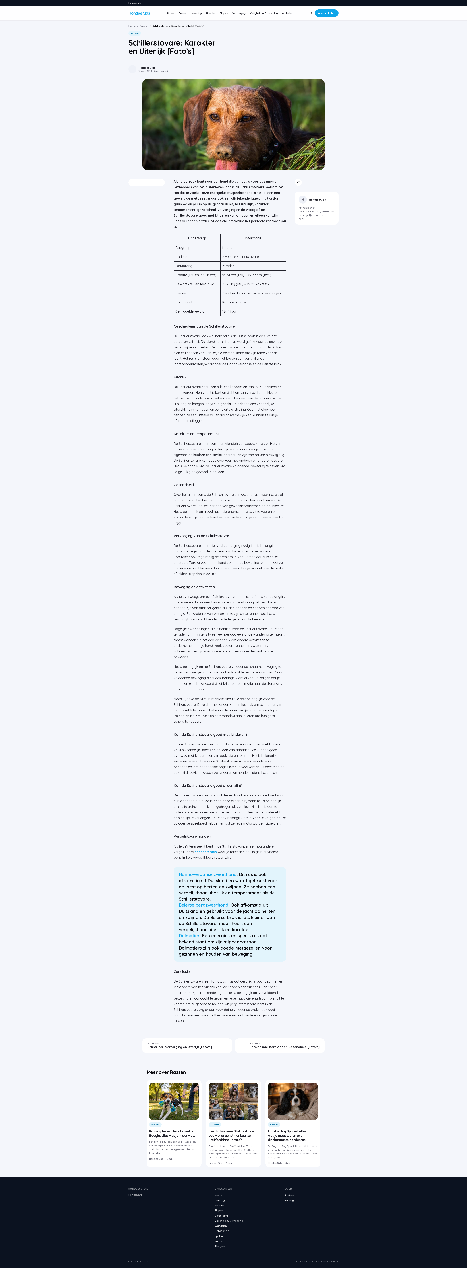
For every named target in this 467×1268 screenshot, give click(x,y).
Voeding (197, 13)
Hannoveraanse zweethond (208, 874)
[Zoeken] (311, 13)
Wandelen (221, 1226)
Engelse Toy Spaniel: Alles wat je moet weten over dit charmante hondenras (287, 1135)
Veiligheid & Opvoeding (264, 13)
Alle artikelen (326, 13)
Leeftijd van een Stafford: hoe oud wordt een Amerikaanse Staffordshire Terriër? (231, 1135)
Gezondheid (222, 1231)
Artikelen (287, 13)
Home (170, 13)
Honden (210, 13)
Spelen (219, 1236)
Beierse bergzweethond (203, 905)
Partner (219, 1241)
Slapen (224, 13)
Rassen (183, 13)
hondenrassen (206, 852)
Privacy (289, 1200)
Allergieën (220, 1246)
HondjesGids (317, 199)
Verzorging (239, 13)
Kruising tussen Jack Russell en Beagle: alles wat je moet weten (173, 1133)
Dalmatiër (189, 935)
